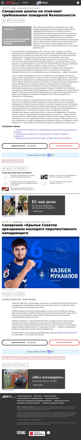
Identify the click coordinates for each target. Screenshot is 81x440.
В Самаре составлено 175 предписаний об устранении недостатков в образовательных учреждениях (24, 183)
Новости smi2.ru (8, 216)
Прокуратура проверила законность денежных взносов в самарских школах (22, 188)
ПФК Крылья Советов (8, 289)
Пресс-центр (37, 396)
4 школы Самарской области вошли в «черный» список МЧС (61, 182)
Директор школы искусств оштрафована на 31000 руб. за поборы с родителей (62, 176)
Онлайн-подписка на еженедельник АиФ (30, 398)
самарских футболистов (67, 333)
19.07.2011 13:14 (6, 8)
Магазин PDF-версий (50, 396)
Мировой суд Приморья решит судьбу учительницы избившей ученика (22, 176)
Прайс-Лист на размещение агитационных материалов (34, 400)
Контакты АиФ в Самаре (61, 400)
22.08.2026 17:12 (6, 222)
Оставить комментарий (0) (64, 146)
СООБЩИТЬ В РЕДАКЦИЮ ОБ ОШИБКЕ (53, 403)
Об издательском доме (24, 396)
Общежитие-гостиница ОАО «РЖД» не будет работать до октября (43, 138)
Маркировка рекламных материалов (28, 403)
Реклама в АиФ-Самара (52, 398)
